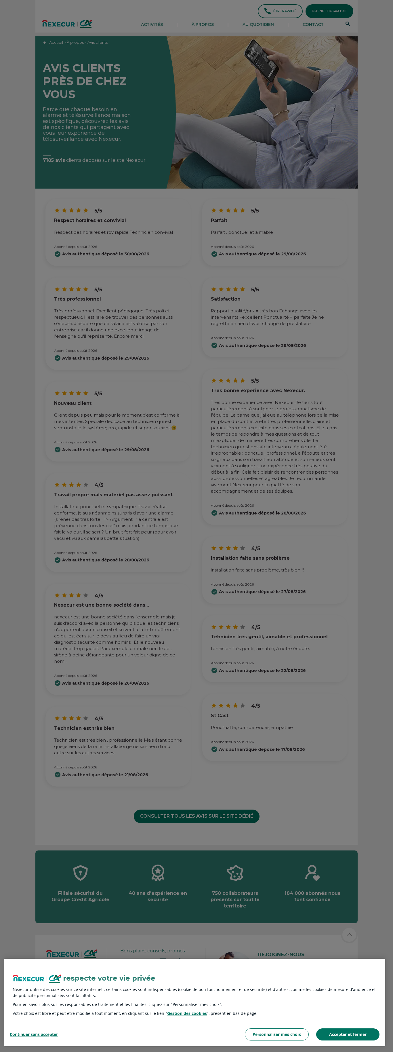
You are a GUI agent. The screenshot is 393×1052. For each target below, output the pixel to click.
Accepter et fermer (348, 1034)
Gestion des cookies (187, 1013)
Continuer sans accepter (34, 1034)
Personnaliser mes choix (277, 1034)
